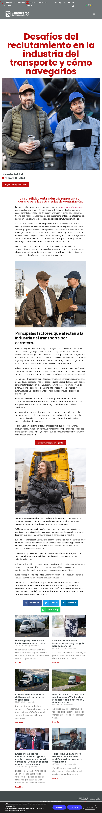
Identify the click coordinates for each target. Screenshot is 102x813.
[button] (94, 14)
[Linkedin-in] (73, 3)
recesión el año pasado (71, 207)
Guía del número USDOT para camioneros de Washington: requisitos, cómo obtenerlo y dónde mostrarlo (68, 698)
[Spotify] (73, 6)
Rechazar (74, 807)
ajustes (22, 811)
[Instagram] (60, 3)
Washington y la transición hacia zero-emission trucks (30, 642)
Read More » (19, 663)
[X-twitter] (65, 3)
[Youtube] (69, 3)
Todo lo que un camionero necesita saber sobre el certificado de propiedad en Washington (67, 758)
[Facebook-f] (56, 3)
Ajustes (90, 807)
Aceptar (59, 807)
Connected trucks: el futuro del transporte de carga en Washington (30, 697)
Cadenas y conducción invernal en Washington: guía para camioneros (68, 643)
